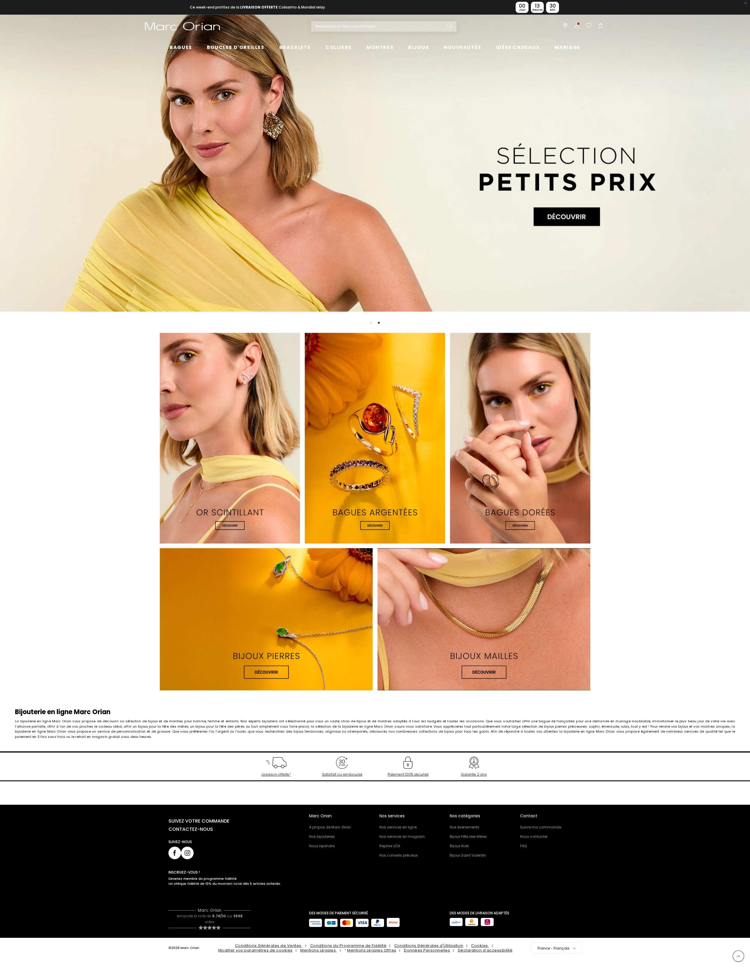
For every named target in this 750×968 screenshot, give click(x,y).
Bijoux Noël (459, 845)
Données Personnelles (427, 950)
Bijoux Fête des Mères (468, 836)
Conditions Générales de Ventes (269, 945)
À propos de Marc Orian (330, 827)
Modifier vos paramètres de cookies (255, 950)
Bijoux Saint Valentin (468, 855)
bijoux (683, 726)
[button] (371, 322)
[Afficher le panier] (599, 26)
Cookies (480, 945)
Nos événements (464, 827)
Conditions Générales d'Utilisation (428, 945)
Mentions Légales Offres (371, 950)
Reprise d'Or (389, 845)
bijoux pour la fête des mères (163, 726)
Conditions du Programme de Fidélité (348, 945)
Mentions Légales (318, 950)
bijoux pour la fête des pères (220, 726)
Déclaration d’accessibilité (485, 950)
